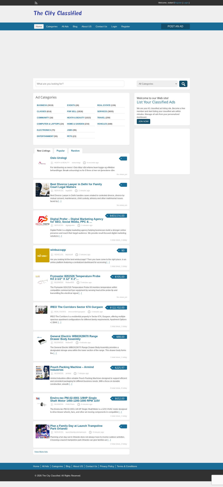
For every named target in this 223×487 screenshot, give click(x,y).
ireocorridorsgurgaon (76, 312)
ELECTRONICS (44, 130)
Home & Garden (75, 124)
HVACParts (70, 404)
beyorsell (69, 254)
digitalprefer (70, 225)
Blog (75, 26)
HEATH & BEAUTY (75, 118)
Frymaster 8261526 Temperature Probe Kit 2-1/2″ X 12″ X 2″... (75, 277)
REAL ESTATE (104, 105)
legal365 (69, 191)
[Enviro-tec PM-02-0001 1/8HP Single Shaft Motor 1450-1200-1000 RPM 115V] (42, 410)
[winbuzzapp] (42, 262)
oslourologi (76, 163)
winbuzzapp (58, 249)
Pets (69, 136)
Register (178, 3)
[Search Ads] (183, 84)
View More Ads (41, 452)
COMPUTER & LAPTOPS (48, 124)
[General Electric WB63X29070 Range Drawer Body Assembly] (42, 348)
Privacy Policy (107, 466)
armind (68, 373)
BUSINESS (42, 105)
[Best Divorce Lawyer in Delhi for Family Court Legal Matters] (42, 196)
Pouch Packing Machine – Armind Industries (72, 368)
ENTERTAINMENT (45, 136)
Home (39, 26)
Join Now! (143, 121)
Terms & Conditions (127, 466)
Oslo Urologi (58, 158)
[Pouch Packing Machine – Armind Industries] (42, 379)
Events (71, 105)
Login (185, 3)
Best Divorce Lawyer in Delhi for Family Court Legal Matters (76, 186)
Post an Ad (175, 26)
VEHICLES (102, 124)
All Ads (65, 26)
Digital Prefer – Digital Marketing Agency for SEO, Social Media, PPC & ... (76, 220)
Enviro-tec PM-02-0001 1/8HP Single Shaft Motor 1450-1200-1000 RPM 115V (75, 399)
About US (86, 26)
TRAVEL (101, 118)
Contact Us (101, 26)
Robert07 (69, 342)
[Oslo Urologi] (42, 170)
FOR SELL (72, 111)
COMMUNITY (43, 118)
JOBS (69, 130)
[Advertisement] (111, 54)
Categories (51, 26)
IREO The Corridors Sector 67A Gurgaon (76, 307)
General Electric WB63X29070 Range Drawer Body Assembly (74, 338)
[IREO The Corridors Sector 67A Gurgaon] (41, 313)
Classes (41, 111)
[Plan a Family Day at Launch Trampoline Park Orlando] (42, 438)
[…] (59, 201)
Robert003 (70, 282)
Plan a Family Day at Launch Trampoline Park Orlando (76, 427)
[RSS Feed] (35, 2)
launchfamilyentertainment (76, 432)
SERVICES (102, 111)
